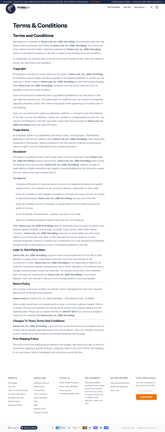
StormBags (12, 383)
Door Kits (127, 7)
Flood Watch (139, 7)
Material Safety (14, 401)
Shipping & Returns (41, 383)
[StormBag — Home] (18, 7)
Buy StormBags (114, 7)
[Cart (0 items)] (156, 7)
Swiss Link (115, 390)
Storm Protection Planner (18, 390)
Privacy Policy (39, 390)
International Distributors (120, 383)
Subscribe (146, 397)
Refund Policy (39, 386)
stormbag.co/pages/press (69, 393)
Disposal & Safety (15, 405)
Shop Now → (96, 2)
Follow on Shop (30, 428)
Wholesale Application (119, 386)
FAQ (35, 401)
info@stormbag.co (72, 382)
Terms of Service (40, 394)
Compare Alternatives (16, 394)
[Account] (151, 7)
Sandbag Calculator (16, 397)
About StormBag (40, 397)
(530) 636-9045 (71, 386)
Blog (35, 405)
